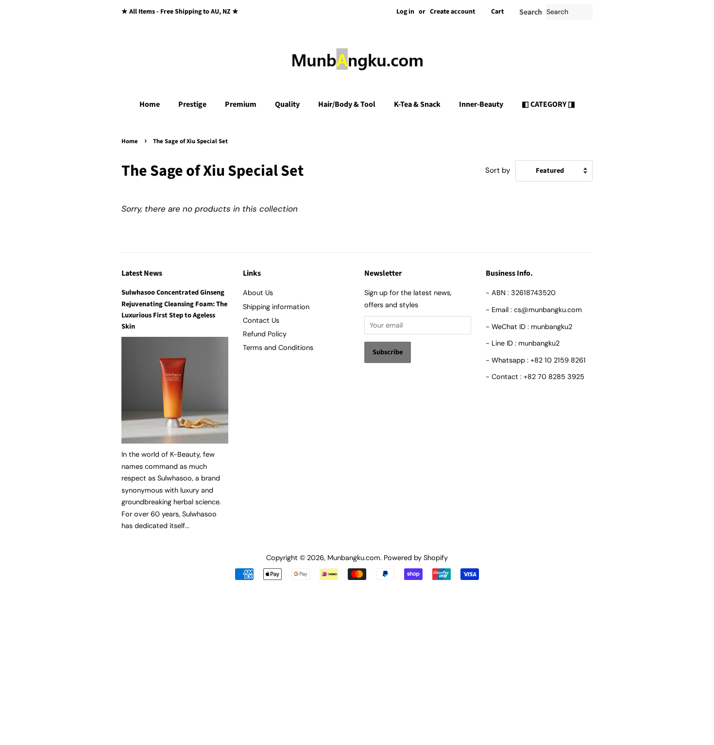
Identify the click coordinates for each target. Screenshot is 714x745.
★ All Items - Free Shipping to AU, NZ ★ (179, 12)
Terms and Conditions (278, 347)
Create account (452, 12)
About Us (258, 292)
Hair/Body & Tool (346, 104)
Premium (240, 104)
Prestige (192, 104)
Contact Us (261, 320)
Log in (405, 12)
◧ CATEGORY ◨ (548, 104)
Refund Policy (265, 334)
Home (149, 104)
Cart (497, 12)
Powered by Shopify (416, 557)
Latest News (141, 273)
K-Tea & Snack (417, 104)
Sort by (497, 170)
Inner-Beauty (481, 104)
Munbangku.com (353, 557)
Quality (287, 104)
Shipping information (276, 306)
